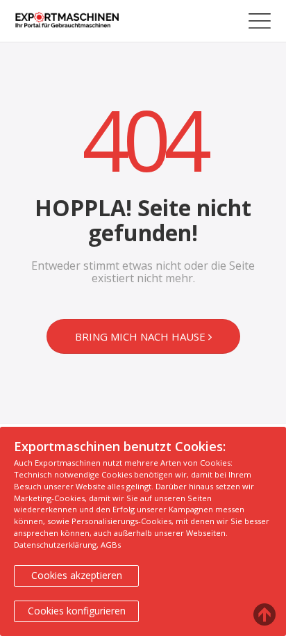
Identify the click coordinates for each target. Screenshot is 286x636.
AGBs (111, 544)
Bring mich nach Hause (141, 336)
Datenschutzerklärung (55, 544)
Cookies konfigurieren (77, 610)
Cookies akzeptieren (76, 575)
